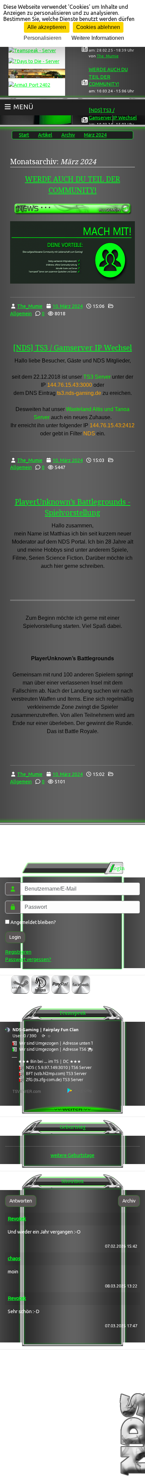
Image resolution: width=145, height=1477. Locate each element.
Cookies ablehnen (98, 27)
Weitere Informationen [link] (97, 38)
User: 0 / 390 (24, 1036)
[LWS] (36, 72)
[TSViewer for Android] (80, 1090)
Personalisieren (42, 38)
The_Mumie (108, 56)
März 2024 (95, 135)
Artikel (45, 135)
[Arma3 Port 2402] (36, 84)
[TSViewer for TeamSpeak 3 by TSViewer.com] (24, 1091)
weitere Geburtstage (72, 1155)
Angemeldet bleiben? (32, 922)
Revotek (17, 1218)
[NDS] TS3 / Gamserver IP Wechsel (72, 348)
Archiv (68, 135)
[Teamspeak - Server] (36, 49)
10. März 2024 (68, 306)
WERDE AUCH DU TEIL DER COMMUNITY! (108, 77)
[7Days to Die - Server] (36, 60)
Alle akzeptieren (46, 27)
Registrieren (18, 952)
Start (24, 135)
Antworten (20, 1201)
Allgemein (21, 313)
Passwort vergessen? (28, 959)
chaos (14, 1258)
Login (15, 937)
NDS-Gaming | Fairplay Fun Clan (45, 1030)
